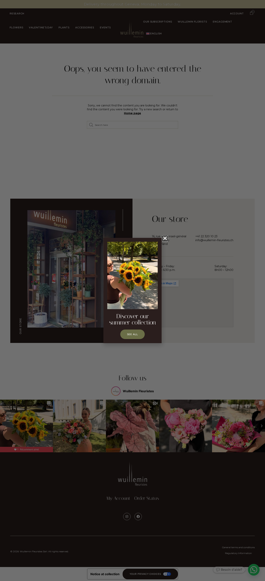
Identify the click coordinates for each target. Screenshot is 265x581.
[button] (165, 238)
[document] (132, 290)
